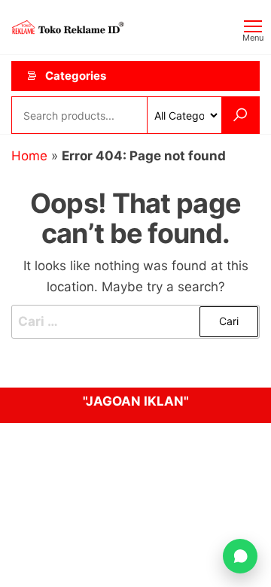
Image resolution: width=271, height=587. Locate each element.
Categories (75, 75)
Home (29, 155)
